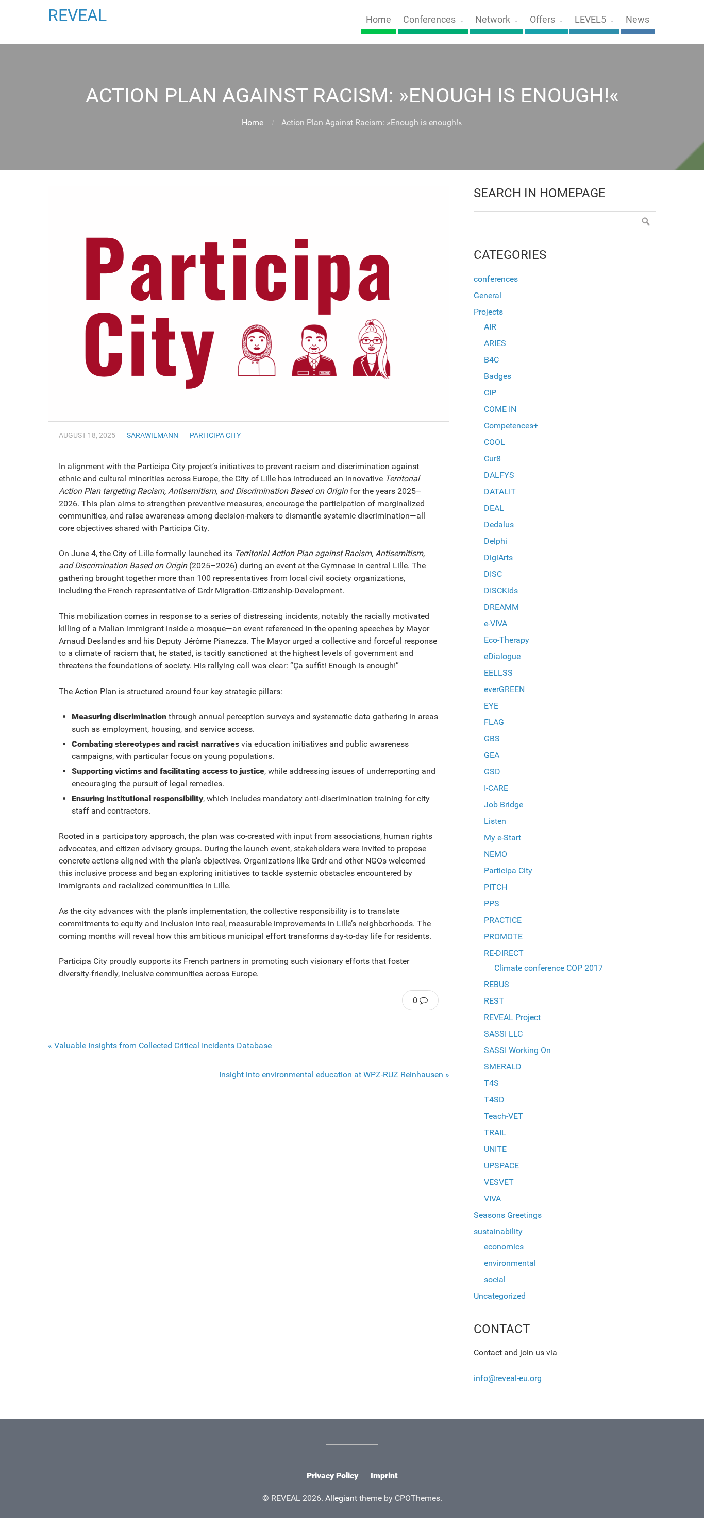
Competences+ (511, 425)
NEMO (495, 854)
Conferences (429, 19)
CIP (490, 393)
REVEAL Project (512, 1017)
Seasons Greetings (508, 1215)
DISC (493, 574)
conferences (496, 279)
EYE (491, 706)
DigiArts (498, 557)
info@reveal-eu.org (508, 1378)
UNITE (495, 1149)
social (495, 1279)
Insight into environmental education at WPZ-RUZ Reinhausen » (334, 1075)
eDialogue (502, 656)
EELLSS (498, 673)
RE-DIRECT (504, 953)
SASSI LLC (503, 1034)
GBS (492, 739)
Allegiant (341, 1498)
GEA (491, 755)
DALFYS (499, 475)
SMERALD (503, 1067)
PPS (491, 903)
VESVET (499, 1182)
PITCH (495, 887)
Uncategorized (500, 1296)
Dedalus (499, 524)
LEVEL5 (590, 19)
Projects (488, 312)
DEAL (494, 508)
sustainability (498, 1231)
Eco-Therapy (506, 640)
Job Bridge (503, 804)
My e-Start (502, 837)
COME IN (500, 409)
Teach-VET (503, 1116)
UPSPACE (501, 1165)
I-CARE (496, 788)
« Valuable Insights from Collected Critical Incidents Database (160, 1046)
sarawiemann (152, 435)
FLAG (494, 722)
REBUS (496, 984)
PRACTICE (503, 920)
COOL (494, 442)
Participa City (215, 435)
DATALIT (500, 491)
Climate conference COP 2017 (548, 968)
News (637, 19)
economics (504, 1246)
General (487, 295)
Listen (495, 821)
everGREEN (504, 689)
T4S (491, 1083)
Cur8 (492, 458)
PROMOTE (503, 936)
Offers (542, 19)
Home (378, 19)
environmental (510, 1263)
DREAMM (501, 607)
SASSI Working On (517, 1050)
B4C (491, 360)
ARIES (495, 343)
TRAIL (495, 1132)
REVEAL (77, 15)
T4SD (494, 1100)
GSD (492, 772)
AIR (490, 327)
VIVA (492, 1198)
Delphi (495, 541)
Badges (497, 376)
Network (492, 19)
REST (494, 1001)
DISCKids (501, 590)
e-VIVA (495, 623)
